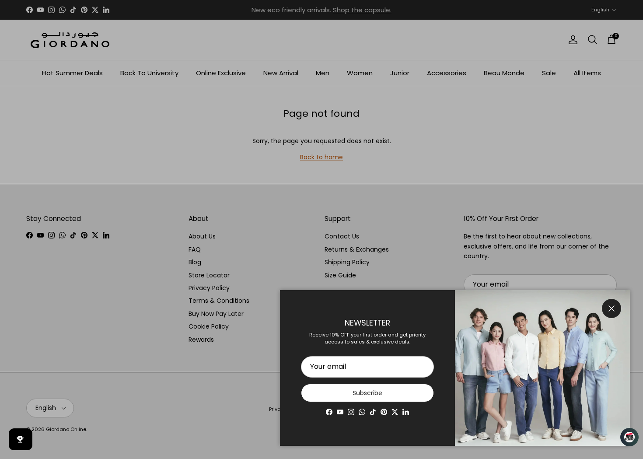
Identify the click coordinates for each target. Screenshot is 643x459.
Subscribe (367, 393)
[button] (625, 437)
